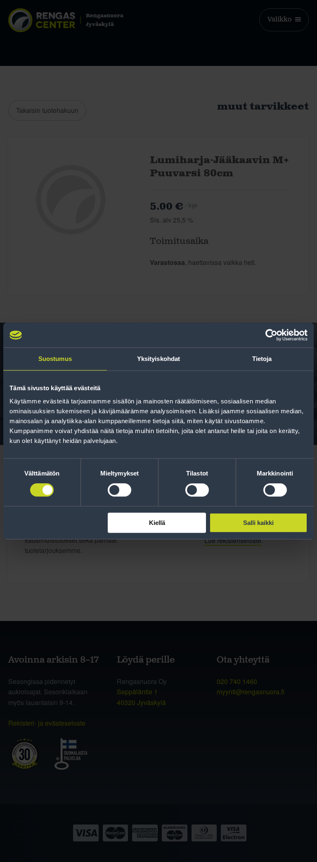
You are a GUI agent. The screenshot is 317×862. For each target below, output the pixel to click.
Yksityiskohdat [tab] (158, 358)
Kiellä (157, 522)
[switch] (119, 490)
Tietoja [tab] (262, 358)
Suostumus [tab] (55, 358)
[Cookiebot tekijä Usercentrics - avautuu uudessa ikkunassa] (271, 335)
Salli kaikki (258, 522)
